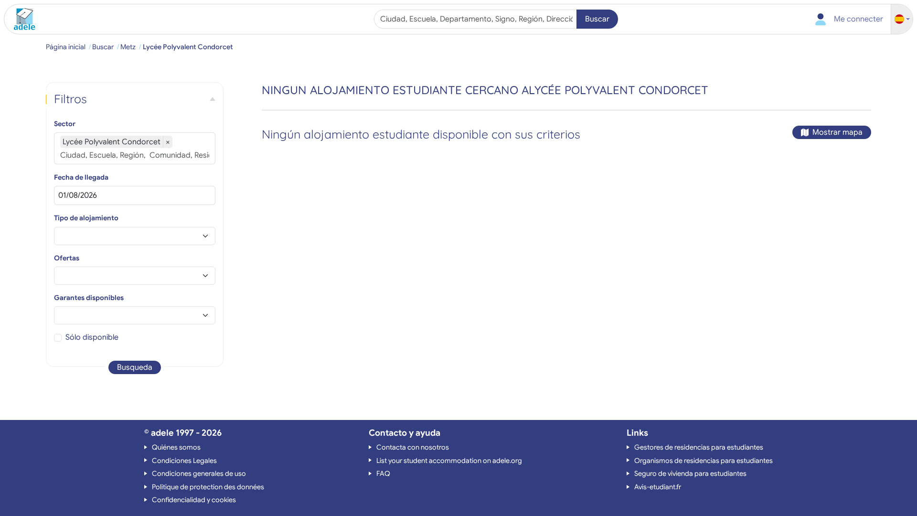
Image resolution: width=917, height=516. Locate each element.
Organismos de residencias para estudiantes (703, 460)
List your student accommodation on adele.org (449, 460)
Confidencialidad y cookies (194, 499)
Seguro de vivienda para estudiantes (690, 473)
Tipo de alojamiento (86, 218)
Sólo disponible (91, 337)
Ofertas (66, 258)
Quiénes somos (176, 447)
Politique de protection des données (208, 487)
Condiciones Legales (184, 460)
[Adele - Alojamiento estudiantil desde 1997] (21, 19)
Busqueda (134, 367)
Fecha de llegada (81, 177)
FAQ (383, 473)
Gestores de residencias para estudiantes (698, 447)
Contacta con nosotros (412, 447)
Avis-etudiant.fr (657, 487)
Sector (64, 123)
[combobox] (476, 19)
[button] (902, 19)
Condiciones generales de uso (199, 473)
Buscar (597, 19)
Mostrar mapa (837, 132)
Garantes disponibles (89, 297)
